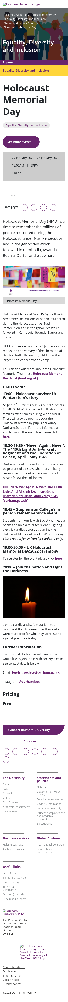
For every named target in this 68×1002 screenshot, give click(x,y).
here (6, 437)
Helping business (13, 844)
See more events (19, 142)
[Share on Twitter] (34, 207)
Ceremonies (10, 811)
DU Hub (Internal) (13, 894)
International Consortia (50, 844)
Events (33, 23)
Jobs (5, 788)
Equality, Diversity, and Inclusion (26, 125)
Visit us (7, 798)
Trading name (12, 975)
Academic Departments (17, 807)
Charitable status (14, 967)
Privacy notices (12, 984)
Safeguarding (44, 823)
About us (21, 15)
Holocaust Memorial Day (20, 27)
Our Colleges (10, 802)
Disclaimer (9, 971)
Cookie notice (11, 979)
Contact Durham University (29, 730)
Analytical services (13, 849)
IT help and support (14, 899)
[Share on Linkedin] (53, 207)
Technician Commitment (10, 888)
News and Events (16, 23)
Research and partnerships (45, 850)
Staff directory (11, 882)
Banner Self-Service (14, 877)
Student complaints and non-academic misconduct (51, 816)
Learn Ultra (9, 873)
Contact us (9, 793)
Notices (41, 787)
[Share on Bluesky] (24, 209)
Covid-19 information (49, 804)
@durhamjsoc (29, 682)
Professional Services (43, 15)
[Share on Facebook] (43, 207)
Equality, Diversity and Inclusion (25, 19)
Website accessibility (49, 808)
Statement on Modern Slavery (50, 793)
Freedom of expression (50, 799)
